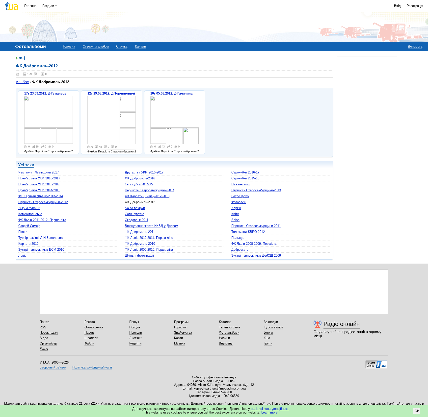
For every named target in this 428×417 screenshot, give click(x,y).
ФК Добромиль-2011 (140, 232)
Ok (417, 411)
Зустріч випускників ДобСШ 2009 (256, 255)
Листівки (135, 338)
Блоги (268, 332)
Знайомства (183, 332)
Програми (181, 322)
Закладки (271, 322)
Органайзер (48, 343)
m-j (22, 58)
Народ (89, 332)
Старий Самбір (29, 226)
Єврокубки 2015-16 (245, 178)
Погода (134, 327)
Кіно (267, 338)
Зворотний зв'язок (53, 367)
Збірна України (29, 208)
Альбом (22, 82)
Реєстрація (415, 6)
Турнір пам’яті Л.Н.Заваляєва (40, 238)
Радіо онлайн (341, 323)
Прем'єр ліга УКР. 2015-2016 (39, 184)
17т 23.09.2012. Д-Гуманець (45, 93)
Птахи (22, 232)
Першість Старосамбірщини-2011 (256, 226)
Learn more (269, 412)
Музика (179, 343)
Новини (224, 338)
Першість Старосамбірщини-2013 (256, 190)
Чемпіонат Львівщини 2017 (38, 172)
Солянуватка (134, 214)
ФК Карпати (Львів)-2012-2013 (147, 196)
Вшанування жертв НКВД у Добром (151, 226)
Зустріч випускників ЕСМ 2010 (41, 249)
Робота (89, 322)
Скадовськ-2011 (136, 220)
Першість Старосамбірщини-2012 (43, 202)
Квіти (235, 214)
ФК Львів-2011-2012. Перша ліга (42, 220)
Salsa (235, 220)
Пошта (44, 322)
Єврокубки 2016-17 (245, 172)
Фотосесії (238, 202)
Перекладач (49, 332)
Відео (44, 338)
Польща (237, 238)
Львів (22, 255)
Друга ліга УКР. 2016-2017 (144, 172)
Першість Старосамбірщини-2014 (149, 190)
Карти (178, 338)
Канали (140, 46)
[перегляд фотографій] (48, 112)
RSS (43, 327)
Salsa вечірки (135, 208)
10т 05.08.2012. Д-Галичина (171, 93)
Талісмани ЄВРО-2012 (248, 232)
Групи (268, 343)
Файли (89, 343)
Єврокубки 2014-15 (139, 184)
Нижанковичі (240, 184)
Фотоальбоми (229, 332)
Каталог (225, 322)
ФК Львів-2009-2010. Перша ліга (149, 249)
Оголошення (93, 327)
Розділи (48, 6)
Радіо (44, 348)
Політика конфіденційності (92, 367)
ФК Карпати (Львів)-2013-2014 (40, 196)
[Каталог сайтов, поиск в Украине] (376, 363)
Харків (236, 208)
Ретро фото (240, 196)
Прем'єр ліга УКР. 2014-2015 (39, 190)
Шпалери (91, 338)
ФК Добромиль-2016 (140, 178)
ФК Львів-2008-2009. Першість (254, 243)
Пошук (134, 322)
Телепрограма (229, 327)
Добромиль (239, 249)
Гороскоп (180, 327)
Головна (30, 6)
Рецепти (135, 343)
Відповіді (226, 343)
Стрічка (121, 46)
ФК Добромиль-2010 (140, 243)
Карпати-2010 (28, 243)
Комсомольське (30, 214)
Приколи (135, 332)
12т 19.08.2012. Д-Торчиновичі (111, 93)
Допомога (415, 46)
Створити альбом (96, 46)
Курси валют (273, 327)
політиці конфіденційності (270, 409)
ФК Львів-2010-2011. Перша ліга (149, 238)
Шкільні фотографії (139, 255)
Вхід (397, 6)
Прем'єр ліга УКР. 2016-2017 (39, 178)
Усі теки (26, 165)
